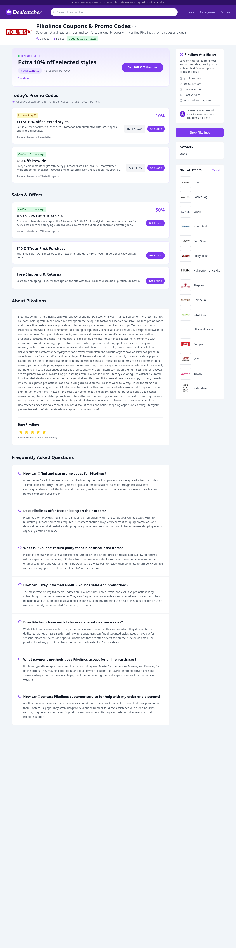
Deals (190, 12)
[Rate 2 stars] (26, 432)
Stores (225, 12)
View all (216, 170)
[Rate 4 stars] (38, 432)
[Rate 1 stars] (20, 432)
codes (44, 38)
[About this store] (134, 26)
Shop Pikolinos (200, 133)
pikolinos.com (192, 78)
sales (60, 38)
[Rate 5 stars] (44, 432)
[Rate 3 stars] (32, 432)
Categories (207, 12)
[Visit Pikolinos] (19, 32)
